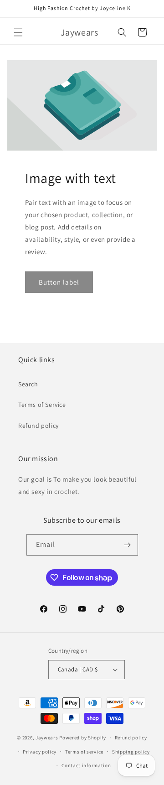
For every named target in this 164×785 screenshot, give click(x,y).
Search (28, 384)
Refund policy (38, 425)
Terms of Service (42, 404)
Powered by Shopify (82, 737)
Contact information (86, 765)
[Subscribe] (128, 545)
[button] (18, 32)
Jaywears (47, 737)
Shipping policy (131, 752)
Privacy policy (39, 752)
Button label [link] (59, 282)
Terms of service (84, 752)
